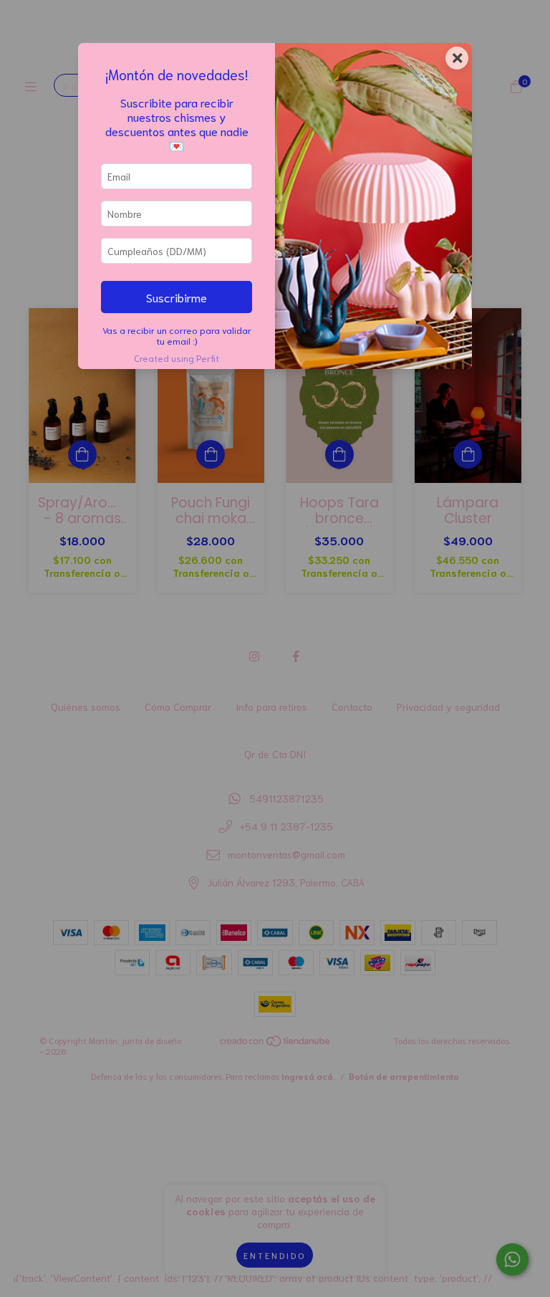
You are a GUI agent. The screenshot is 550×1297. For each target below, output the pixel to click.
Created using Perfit (176, 357)
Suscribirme (176, 297)
